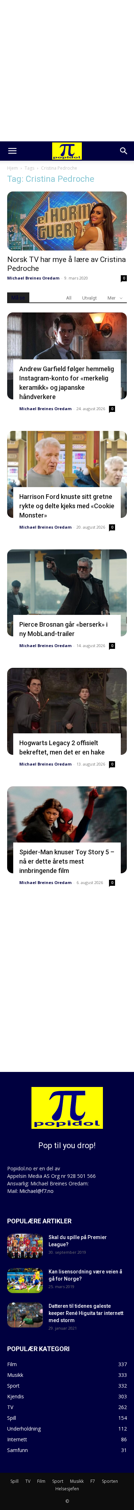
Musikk (77, 1481)
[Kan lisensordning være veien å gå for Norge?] (25, 1280)
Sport (57, 1481)
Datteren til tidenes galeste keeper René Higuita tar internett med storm (86, 1313)
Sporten (110, 1481)
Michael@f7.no (36, 1191)
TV (27, 1481)
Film (41, 1481)
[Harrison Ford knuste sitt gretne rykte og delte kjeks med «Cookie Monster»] (67, 474)
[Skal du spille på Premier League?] (25, 1246)
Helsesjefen (67, 1489)
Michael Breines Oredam (33, 278)
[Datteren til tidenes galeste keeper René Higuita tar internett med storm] (25, 1314)
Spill (14, 1481)
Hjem (12, 168)
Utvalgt (89, 298)
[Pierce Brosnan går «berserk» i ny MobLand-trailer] (67, 592)
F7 (92, 1481)
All (68, 298)
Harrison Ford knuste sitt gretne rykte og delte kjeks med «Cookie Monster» (66, 506)
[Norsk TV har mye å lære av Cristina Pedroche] (67, 221)
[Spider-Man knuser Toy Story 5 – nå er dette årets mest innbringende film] (67, 829)
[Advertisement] (67, 71)
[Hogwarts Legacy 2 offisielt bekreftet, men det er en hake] (67, 711)
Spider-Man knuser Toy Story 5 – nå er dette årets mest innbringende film (66, 861)
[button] (12, 151)
